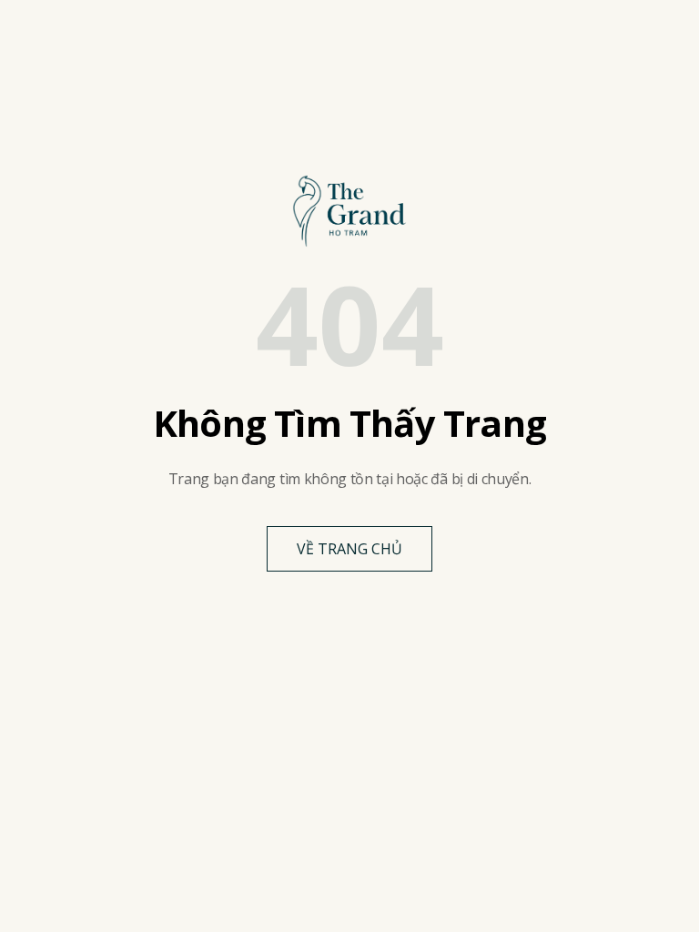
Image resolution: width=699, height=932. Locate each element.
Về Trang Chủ (349, 549)
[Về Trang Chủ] (349, 211)
